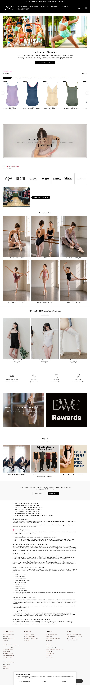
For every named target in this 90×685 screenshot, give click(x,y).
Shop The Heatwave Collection (45, 62)
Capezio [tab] (55, 77)
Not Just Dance (49, 645)
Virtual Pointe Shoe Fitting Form (31, 638)
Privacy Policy (6, 666)
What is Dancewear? (7, 660)
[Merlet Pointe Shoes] (56, 178)
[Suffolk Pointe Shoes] (8, 178)
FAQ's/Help (5, 640)
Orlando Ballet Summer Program (53, 638)
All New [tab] (7, 77)
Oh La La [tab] (64, 77)
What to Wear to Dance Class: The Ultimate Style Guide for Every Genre (45, 475)
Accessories (65, 6)
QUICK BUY (16, 357)
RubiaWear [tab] (45, 77)
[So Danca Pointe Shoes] (44, 178)
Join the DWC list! (49, 657)
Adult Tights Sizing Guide (8, 655)
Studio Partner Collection (29, 636)
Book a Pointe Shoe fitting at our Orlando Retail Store (24, 9)
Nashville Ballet (49, 640)
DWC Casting (49, 651)
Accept (44, 681)
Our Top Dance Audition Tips (16, 474)
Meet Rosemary (6, 636)
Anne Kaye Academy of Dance (52, 647)
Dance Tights (44, 6)
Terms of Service (6, 664)
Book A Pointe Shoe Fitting (40, 197)
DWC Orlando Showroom (51, 634)
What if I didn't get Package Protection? (11, 645)
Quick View (11, 109)
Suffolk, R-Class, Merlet (23, 563)
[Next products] (87, 93)
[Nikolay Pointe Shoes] (69, 178)
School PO (5, 659)
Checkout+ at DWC (7, 642)
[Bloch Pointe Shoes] (20, 178)
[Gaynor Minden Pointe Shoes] (81, 178)
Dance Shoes (33, 6)
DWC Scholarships (50, 653)
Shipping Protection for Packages (10, 644)
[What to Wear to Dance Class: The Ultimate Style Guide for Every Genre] (44, 459)
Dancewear (54, 6)
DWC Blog (26, 640)
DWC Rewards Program (8, 649)
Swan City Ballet (49, 642)
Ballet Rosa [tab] (25, 77)
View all (45, 314)
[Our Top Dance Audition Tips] (16, 459)
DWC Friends (48, 655)
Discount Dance (27, 642)
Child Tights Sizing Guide (8, 657)
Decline (64, 681)
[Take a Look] (45, 141)
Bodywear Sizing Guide (8, 653)
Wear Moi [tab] (36, 77)
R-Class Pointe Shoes (20, 584)
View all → (84, 73)
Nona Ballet (48, 644)
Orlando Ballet (49, 636)
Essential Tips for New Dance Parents (73, 475)
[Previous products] (2, 93)
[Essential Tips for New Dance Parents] (73, 459)
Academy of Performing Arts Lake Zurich (54, 649)
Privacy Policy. (29, 677)
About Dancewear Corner (8, 634)
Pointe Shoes (22, 6)
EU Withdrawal (6, 668)
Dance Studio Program (29, 634)
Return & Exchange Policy (8, 647)
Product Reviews (6, 651)
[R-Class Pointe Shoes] (32, 178)
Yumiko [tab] (16, 77)
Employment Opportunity (8, 662)
